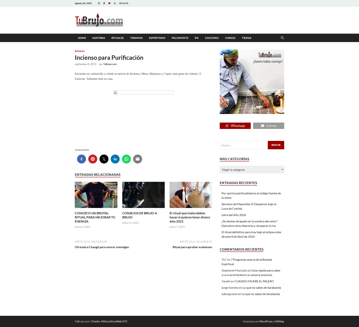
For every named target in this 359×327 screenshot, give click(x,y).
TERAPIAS (136, 37)
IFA (197, 37)
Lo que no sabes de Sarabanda (262, 287)
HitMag (279, 321)
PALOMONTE (180, 37)
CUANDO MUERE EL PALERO (254, 281)
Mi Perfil (123, 3)
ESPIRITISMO (157, 37)
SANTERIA (98, 37)
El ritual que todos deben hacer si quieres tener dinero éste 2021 (190, 217)
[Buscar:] (252, 145)
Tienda (246, 37)
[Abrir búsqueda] (282, 38)
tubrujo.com (229, 294)
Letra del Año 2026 (234, 215)
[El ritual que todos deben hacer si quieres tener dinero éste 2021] (191, 196)
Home (82, 37)
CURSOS (230, 37)
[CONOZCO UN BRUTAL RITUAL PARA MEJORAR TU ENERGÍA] (96, 196)
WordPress (265, 321)
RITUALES (117, 37)
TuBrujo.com (110, 64)
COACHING (212, 37)
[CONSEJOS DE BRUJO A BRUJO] (143, 196)
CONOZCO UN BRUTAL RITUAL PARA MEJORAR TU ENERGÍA (95, 217)
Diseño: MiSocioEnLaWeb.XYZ (109, 321)
